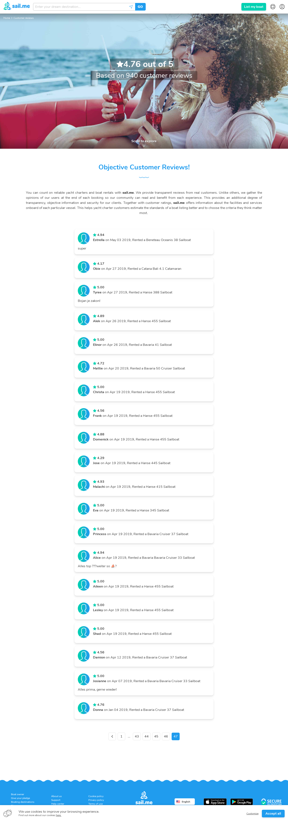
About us (56, 796)
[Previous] (112, 736)
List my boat (253, 6)
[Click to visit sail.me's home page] (16, 6)
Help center (57, 804)
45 (156, 736)
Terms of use (95, 804)
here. (58, 815)
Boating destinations (22, 802)
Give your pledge (20, 798)
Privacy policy (96, 800)
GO (140, 6)
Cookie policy (96, 796)
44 (146, 736)
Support (55, 800)
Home (6, 18)
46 (166, 736)
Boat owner (17, 794)
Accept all (273, 813)
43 (137, 736)
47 (176, 736)
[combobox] (84, 7)
